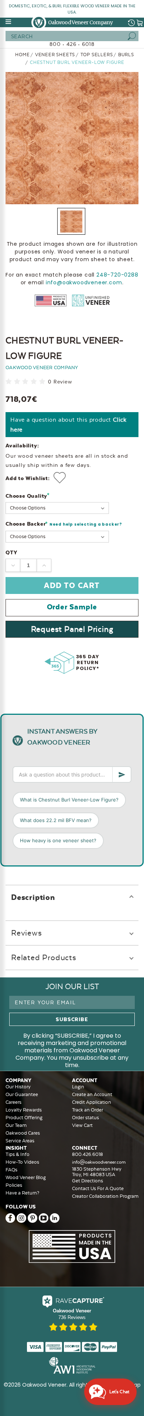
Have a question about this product (68, 424)
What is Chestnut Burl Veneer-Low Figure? (69, 800)
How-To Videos (22, 1162)
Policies (14, 1185)
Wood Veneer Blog (26, 1177)
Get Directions (87, 1180)
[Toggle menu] (9, 22)
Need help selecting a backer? (85, 524)
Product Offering (24, 1117)
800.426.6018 (87, 1154)
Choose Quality (28, 495)
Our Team (16, 1125)
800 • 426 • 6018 (72, 44)
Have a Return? (22, 1193)
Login (78, 1086)
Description (33, 897)
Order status (85, 1117)
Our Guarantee (22, 1094)
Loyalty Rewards (24, 1110)
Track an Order (87, 1110)
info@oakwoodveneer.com (84, 282)
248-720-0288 (117, 274)
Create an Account (92, 1094)
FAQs (11, 1169)
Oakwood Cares (23, 1133)
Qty (11, 552)
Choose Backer (64, 524)
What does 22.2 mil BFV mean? (56, 820)
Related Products (43, 957)
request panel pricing (72, 629)
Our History (18, 1086)
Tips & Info (18, 1154)
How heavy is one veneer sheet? (58, 840)
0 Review (60, 382)
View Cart (82, 1125)
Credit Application (91, 1102)
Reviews (26, 932)
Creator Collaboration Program (105, 1196)
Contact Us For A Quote (98, 1188)
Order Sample (72, 606)
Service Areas (20, 1140)
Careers (13, 1102)
